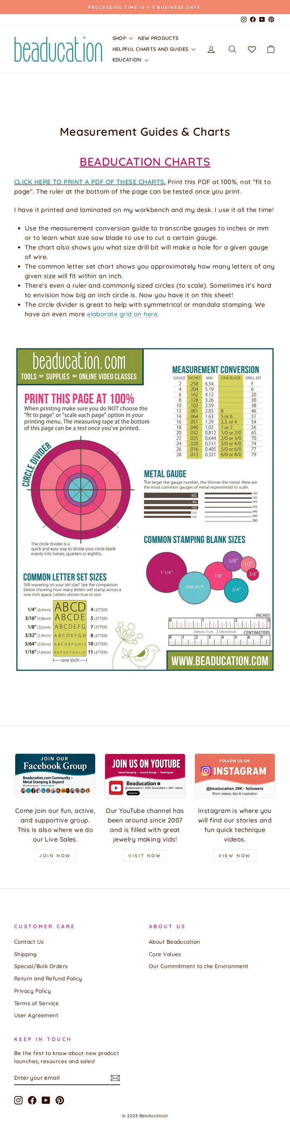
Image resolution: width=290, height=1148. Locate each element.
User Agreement (36, 1015)
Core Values (165, 954)
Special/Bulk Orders (41, 966)
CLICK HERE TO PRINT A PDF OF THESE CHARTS (89, 182)
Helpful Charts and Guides (151, 49)
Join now (55, 855)
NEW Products (158, 38)
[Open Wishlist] (252, 49)
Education (127, 60)
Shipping (25, 954)
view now (235, 855)
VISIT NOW (144, 855)
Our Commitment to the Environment (199, 966)
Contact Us (29, 941)
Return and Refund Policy (48, 978)
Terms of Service (36, 1003)
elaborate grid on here (122, 314)
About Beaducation (174, 941)
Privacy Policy (32, 991)
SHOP (120, 38)
